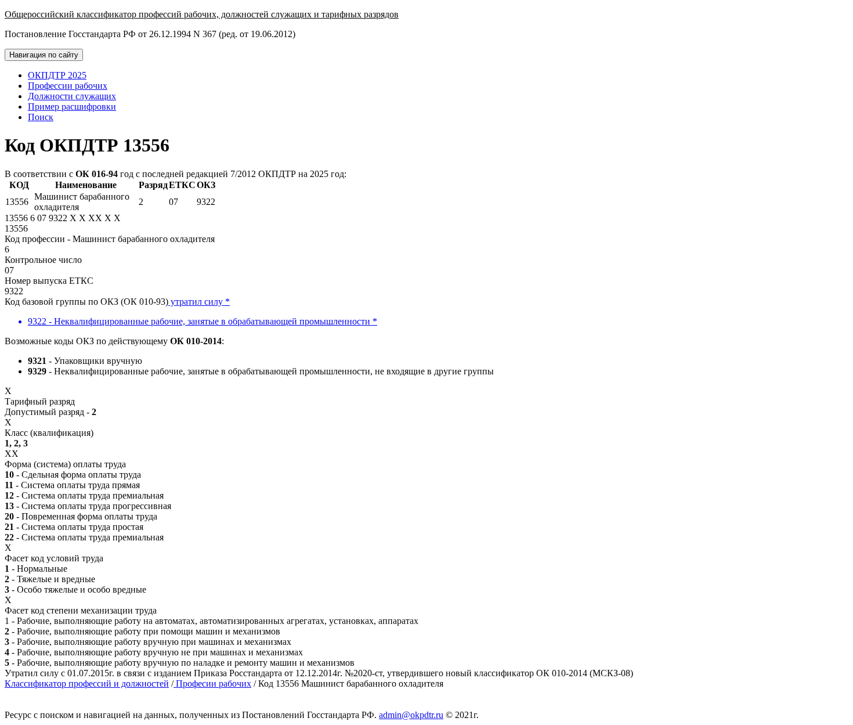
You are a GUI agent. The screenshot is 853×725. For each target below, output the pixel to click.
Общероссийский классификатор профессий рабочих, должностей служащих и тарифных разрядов (202, 14)
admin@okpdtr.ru (411, 715)
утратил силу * (199, 301)
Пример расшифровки (72, 106)
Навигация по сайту (43, 55)
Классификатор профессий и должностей (87, 683)
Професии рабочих (212, 683)
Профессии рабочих (67, 86)
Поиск (40, 117)
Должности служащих (72, 96)
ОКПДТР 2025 (57, 75)
